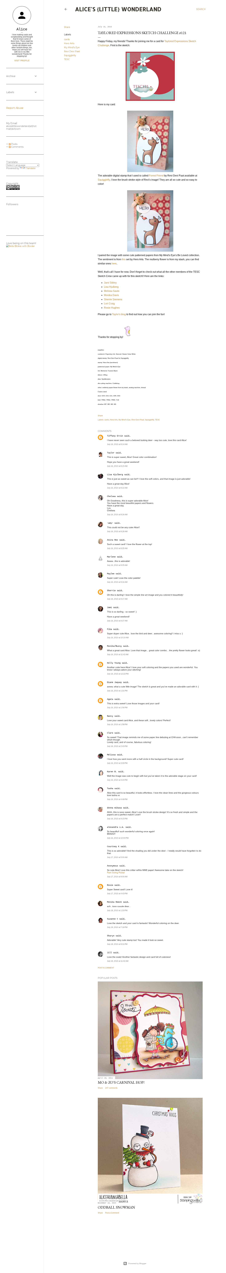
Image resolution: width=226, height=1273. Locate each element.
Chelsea (111, 496)
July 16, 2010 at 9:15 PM (117, 819)
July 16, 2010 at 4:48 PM (117, 799)
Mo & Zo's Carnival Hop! (121, 1082)
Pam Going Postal (116, 872)
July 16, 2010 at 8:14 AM (117, 444)
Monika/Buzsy (114, 646)
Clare (110, 733)
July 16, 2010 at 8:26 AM (117, 515)
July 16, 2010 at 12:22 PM (118, 674)
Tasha (110, 788)
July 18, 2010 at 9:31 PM (117, 944)
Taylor (110, 453)
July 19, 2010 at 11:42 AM (117, 961)
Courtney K (113, 846)
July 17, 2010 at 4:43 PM (117, 893)
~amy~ (110, 523)
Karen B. (112, 771)
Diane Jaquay (114, 682)
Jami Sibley (110, 282)
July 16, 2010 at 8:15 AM (117, 466)
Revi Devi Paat (72, 51)
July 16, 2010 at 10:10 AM (118, 638)
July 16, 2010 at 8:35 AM (117, 548)
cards (67, 39)
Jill (109, 952)
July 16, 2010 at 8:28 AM (117, 531)
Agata (110, 699)
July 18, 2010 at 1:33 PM (117, 910)
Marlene (111, 557)
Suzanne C (112, 919)
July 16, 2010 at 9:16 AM (117, 582)
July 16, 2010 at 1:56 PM (117, 708)
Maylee (110, 573)
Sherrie (111, 590)
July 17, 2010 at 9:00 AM (117, 877)
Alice (21, 29)
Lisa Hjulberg (111, 287)
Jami (109, 607)
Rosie (110, 885)
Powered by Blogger (137, 1263)
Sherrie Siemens (113, 299)
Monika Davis (111, 295)
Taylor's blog (119, 314)
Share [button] (67, 27)
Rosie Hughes (112, 307)
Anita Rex (112, 540)
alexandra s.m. (115, 827)
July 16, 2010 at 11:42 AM (117, 654)
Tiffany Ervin (115, 436)
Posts (14, 144)
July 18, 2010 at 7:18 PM (117, 927)
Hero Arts (69, 43)
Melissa (111, 754)
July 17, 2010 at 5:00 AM (117, 857)
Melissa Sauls (111, 291)
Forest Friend (156, 175)
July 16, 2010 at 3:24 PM (117, 780)
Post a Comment (106, 968)
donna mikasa (114, 808)
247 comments (111, 1088)
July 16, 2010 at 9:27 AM (117, 621)
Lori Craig (109, 303)
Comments (17, 146)
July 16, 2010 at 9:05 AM (117, 565)
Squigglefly (70, 55)
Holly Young (114, 663)
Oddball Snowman (116, 1207)
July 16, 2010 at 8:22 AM (117, 488)
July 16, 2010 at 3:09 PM (117, 763)
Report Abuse (14, 107)
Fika (109, 629)
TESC (67, 59)
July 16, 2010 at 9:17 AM (117, 599)
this (124, 259)
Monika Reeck (114, 902)
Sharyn (110, 936)
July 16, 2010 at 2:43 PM (117, 746)
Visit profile (22, 60)
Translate (31, 168)
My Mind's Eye (72, 47)
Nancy (110, 716)
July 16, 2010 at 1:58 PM (117, 724)
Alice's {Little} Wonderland (118, 9)
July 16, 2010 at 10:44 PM (118, 838)
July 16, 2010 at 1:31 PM (117, 691)
